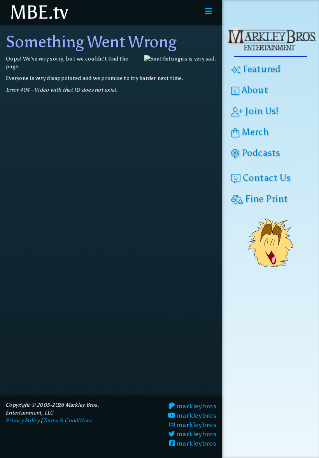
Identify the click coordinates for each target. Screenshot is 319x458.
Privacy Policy (22, 420)
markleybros (195, 406)
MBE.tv (37, 12)
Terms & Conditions (67, 420)
